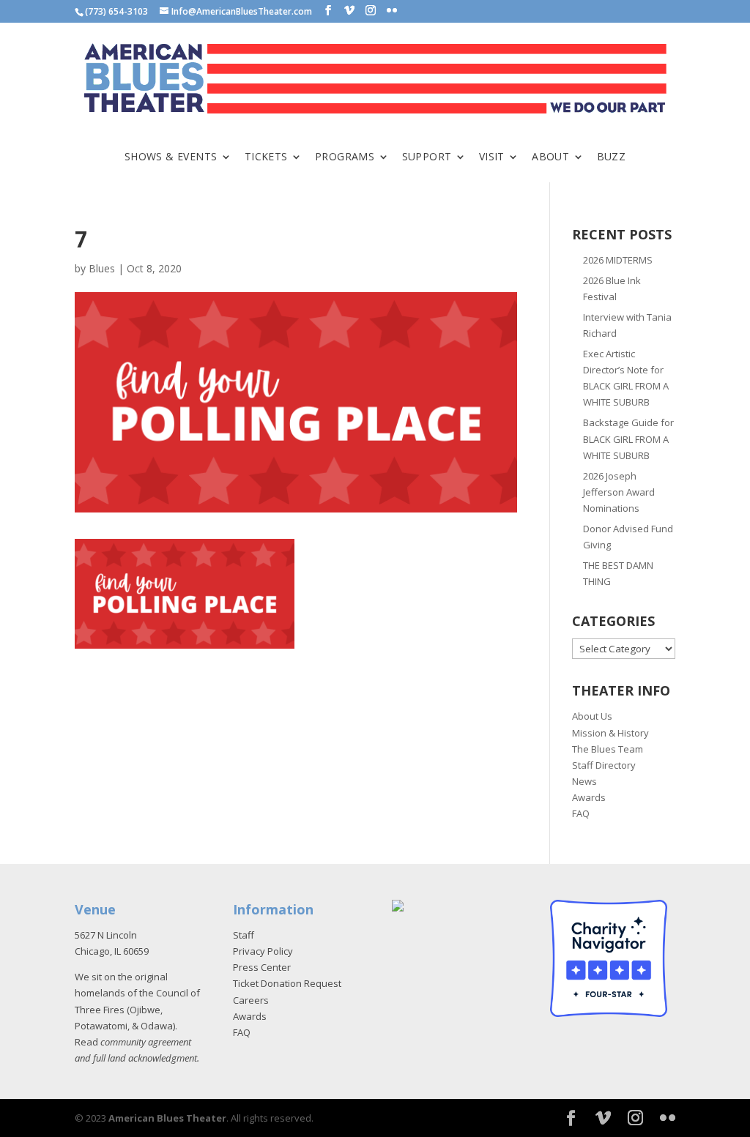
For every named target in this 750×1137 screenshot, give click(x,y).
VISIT (492, 157)
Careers (251, 1000)
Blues (102, 268)
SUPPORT (427, 157)
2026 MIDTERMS (618, 259)
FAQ (581, 813)
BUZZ (611, 157)
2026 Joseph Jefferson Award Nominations (619, 492)
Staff (243, 935)
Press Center (262, 967)
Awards (589, 797)
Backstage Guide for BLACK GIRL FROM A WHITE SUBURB (628, 438)
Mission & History (610, 732)
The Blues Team (607, 749)
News (584, 781)
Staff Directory (604, 765)
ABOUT (550, 157)
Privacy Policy (263, 951)
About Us (592, 716)
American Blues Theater (167, 1118)
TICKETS (266, 157)
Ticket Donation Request (287, 983)
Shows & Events (171, 157)
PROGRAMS (344, 157)
